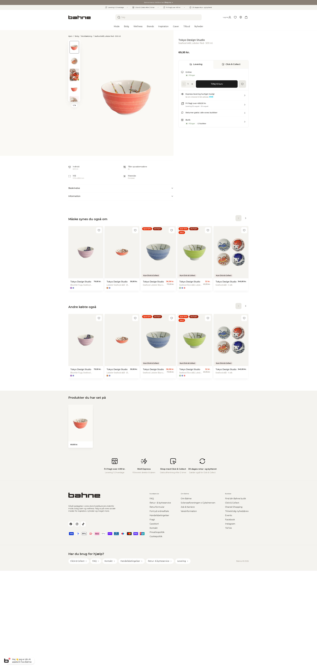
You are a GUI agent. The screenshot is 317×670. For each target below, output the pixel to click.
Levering (197, 64)
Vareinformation (189, 511)
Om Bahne (186, 498)
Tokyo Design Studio (191, 39)
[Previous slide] (74, 43)
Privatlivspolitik (157, 532)
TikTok (228, 528)
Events (228, 515)
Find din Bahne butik (235, 498)
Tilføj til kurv (217, 84)
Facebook (230, 519)
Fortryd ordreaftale (159, 511)
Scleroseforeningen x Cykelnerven (198, 503)
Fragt (152, 519)
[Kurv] (246, 17)
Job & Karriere (188, 507)
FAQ (152, 498)
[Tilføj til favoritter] (242, 84)
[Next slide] (74, 98)
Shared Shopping (233, 507)
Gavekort (154, 524)
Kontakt (154, 528)
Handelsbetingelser (159, 515)
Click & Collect (233, 64)
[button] (213, 96)
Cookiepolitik (156, 536)
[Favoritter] (235, 17)
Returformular (157, 507)
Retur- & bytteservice (160, 503)
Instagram (230, 524)
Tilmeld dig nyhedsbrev (237, 511)
